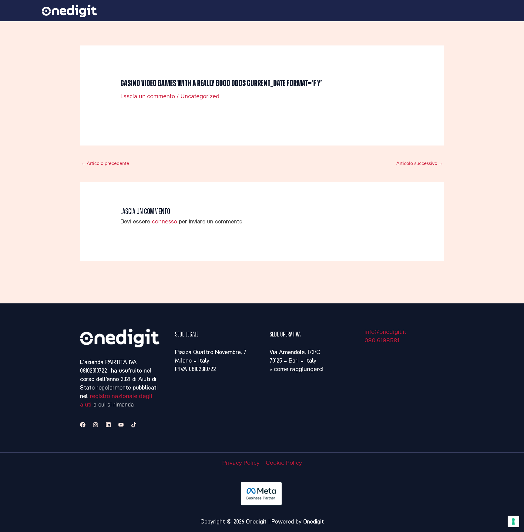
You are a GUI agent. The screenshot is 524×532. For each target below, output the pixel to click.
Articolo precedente (105, 163)
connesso (164, 221)
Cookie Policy (284, 463)
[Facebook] (83, 424)
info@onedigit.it (385, 332)
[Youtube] (121, 424)
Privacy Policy (241, 463)
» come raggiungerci (297, 369)
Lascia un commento (147, 96)
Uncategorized (200, 96)
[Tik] (133, 424)
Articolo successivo (419, 163)
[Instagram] (95, 424)
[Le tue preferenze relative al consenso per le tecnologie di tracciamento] (513, 521)
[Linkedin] (108, 424)
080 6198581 (381, 340)
